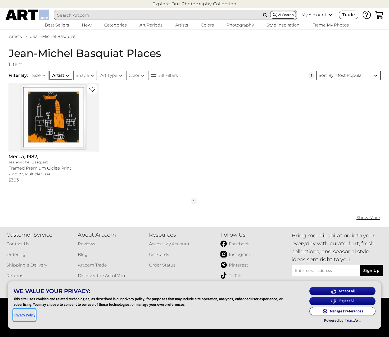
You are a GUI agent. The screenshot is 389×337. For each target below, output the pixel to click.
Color (134, 75)
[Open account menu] (330, 15)
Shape (82, 75)
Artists (15, 36)
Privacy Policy (24, 315)
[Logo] (27, 15)
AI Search (286, 15)
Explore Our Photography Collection (194, 3)
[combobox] (157, 15)
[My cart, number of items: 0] (379, 15)
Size (36, 75)
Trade (348, 14)
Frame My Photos (330, 25)
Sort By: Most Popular (341, 75)
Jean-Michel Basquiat (53, 36)
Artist (58, 75)
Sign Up (371, 270)
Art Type (108, 75)
